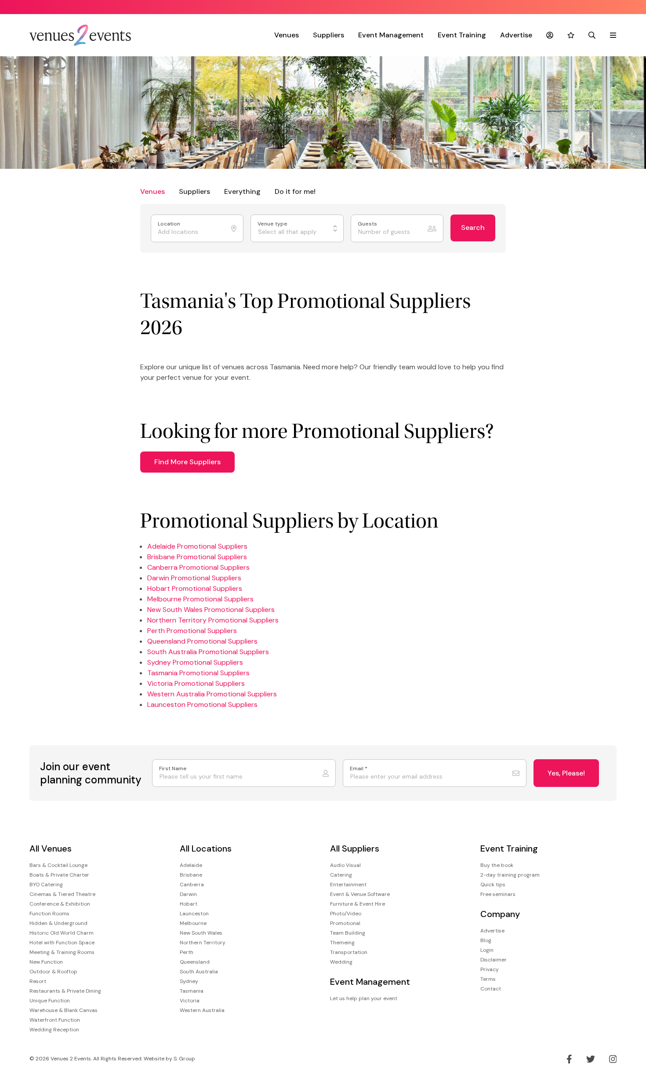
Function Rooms (49, 913)
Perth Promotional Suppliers (192, 630)
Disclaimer (493, 959)
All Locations (206, 848)
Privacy (489, 969)
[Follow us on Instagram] (613, 1059)
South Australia (199, 971)
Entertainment (348, 884)
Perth (186, 952)
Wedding (341, 961)
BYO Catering (46, 884)
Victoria (190, 1000)
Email (358, 768)
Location (169, 224)
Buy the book (496, 865)
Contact (490, 988)
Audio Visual (345, 865)
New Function (46, 961)
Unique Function (49, 1000)
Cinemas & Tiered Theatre (62, 894)
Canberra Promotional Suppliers (198, 567)
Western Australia (202, 1010)
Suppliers (328, 35)
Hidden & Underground (58, 923)
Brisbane (191, 874)
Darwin (188, 894)
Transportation (348, 952)
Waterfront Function (54, 1019)
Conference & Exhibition (59, 903)
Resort (37, 981)
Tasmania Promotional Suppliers (198, 672)
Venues (286, 35)
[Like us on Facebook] (569, 1059)
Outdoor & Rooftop (53, 971)
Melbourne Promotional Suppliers (200, 599)
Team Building (347, 932)
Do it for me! (295, 191)
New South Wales (201, 932)
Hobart (188, 903)
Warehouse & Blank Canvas (63, 1010)
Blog (485, 940)
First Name (173, 768)
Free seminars (497, 894)
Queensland (195, 961)
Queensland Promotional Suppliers (202, 641)
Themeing (342, 942)
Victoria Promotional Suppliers (196, 683)
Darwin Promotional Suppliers (194, 578)
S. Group (184, 1058)
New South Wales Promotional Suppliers (211, 609)
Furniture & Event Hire (357, 903)
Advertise (516, 35)
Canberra (192, 884)
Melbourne (193, 923)
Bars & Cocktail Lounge (58, 865)
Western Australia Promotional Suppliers (212, 694)
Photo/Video (345, 913)
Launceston (194, 913)
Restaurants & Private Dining (65, 990)
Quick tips (492, 884)
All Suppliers (354, 848)
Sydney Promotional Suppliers (195, 662)
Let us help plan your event (363, 998)
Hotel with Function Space (61, 942)
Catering (341, 874)
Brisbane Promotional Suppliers (197, 556)
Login (487, 950)
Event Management (391, 35)
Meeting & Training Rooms (61, 952)
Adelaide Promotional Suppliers (197, 546)
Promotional (345, 923)
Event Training (462, 35)
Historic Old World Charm (61, 932)
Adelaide (191, 865)
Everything (242, 191)
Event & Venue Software (360, 894)
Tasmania (191, 990)
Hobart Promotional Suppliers (194, 588)
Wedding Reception (54, 1029)
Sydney (189, 981)
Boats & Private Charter (59, 874)
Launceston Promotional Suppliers (202, 704)
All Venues (50, 848)
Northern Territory (202, 942)
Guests (368, 224)
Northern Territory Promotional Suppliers (213, 620)
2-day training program (510, 874)
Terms (488, 979)
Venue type (273, 224)
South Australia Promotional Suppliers (208, 651)
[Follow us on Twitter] (590, 1059)
